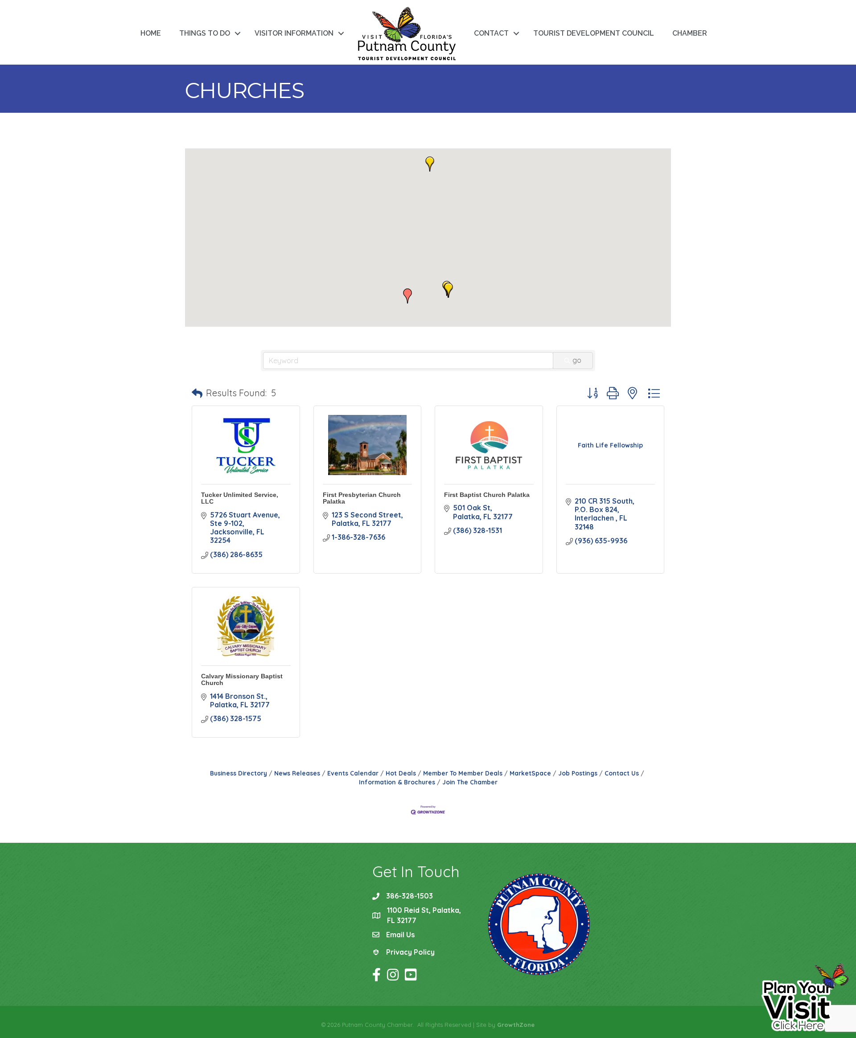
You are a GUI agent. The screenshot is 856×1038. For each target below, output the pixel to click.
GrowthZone (516, 1024)
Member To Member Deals (462, 773)
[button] (448, 290)
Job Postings (577, 773)
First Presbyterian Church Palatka (362, 498)
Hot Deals (401, 773)
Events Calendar (353, 773)
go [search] (576, 360)
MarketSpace (530, 773)
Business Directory (238, 773)
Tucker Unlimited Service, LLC (239, 498)
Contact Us (622, 773)
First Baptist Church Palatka (487, 494)
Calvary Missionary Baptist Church (242, 679)
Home (150, 33)
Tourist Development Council (593, 33)
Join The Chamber (470, 782)
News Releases (297, 773)
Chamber (689, 33)
